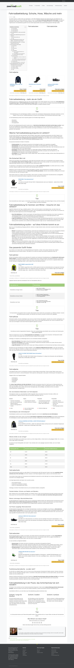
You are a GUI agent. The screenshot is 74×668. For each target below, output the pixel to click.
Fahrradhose (15, 48)
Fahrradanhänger (50, 5)
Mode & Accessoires (13, 638)
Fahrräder (31, 5)
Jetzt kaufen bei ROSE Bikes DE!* (20, 90)
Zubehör (65, 5)
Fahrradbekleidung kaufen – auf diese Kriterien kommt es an (18, 43)
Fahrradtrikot (14, 45)
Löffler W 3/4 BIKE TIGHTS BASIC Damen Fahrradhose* (30, 353)
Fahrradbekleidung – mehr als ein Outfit (18, 32)
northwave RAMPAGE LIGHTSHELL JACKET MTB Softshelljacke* (32, 421)
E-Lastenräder (37, 5)
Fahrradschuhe (15, 55)
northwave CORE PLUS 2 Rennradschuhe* (27, 516)
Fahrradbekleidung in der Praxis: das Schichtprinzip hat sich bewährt (17, 64)
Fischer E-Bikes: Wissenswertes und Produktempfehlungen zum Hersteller (22, 639)
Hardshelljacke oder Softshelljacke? (19, 53)
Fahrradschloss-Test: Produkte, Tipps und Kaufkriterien (19, 640)
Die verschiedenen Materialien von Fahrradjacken (19, 52)
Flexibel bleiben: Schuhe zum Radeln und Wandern (20, 57)
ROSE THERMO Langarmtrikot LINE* (26, 264)
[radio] (33, 623)
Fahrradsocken (15, 29)
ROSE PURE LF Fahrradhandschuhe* (26, 179)
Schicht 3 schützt (15, 68)
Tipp (13, 33)
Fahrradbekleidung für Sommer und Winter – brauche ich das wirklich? (17, 40)
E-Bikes (43, 5)
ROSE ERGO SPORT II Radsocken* (35, 84)
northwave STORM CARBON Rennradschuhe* (53, 85)
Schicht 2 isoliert (15, 67)
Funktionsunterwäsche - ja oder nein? (19, 62)
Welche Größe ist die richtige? (18, 54)
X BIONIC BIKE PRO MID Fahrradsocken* (26, 551)
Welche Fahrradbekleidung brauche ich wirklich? (18, 35)
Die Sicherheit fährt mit (16, 37)
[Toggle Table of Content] (25, 27)
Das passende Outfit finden (16, 44)
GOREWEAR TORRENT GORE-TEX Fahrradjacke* (16, 85)
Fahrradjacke (14, 28)
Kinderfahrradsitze (58, 5)
